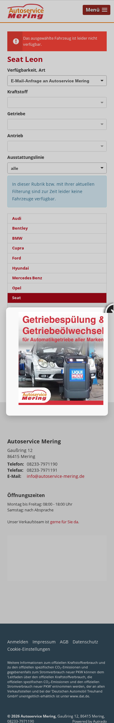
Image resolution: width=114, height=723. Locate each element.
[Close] (107, 307)
